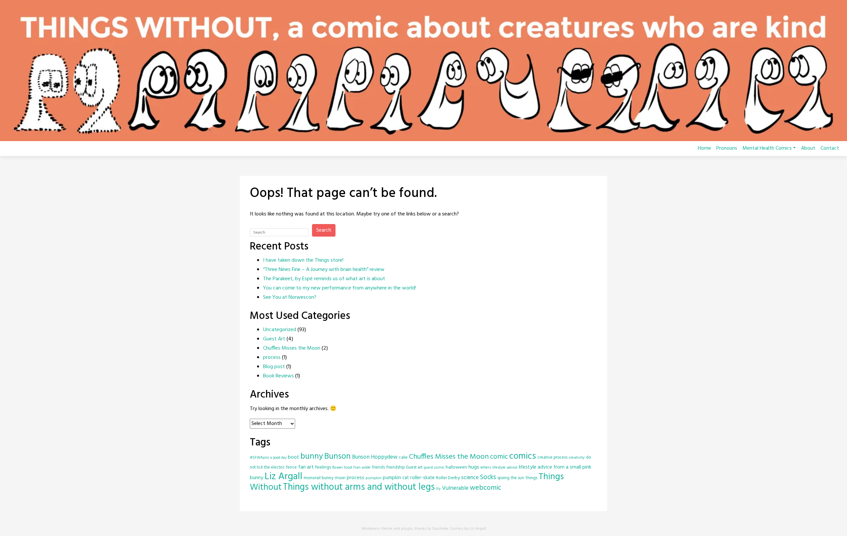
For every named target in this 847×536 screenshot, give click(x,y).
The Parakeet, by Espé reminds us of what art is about (324, 279)
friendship (395, 467)
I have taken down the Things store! (303, 260)
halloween (456, 467)
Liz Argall (283, 476)
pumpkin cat (396, 478)
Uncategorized (279, 329)
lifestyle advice (504, 467)
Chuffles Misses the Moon (291, 348)
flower (337, 467)
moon (340, 478)
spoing (503, 478)
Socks (488, 477)
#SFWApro (259, 457)
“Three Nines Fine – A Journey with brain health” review (323, 269)
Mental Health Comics (767, 148)
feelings (323, 467)
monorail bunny (319, 478)
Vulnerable (455, 488)
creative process (552, 457)
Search (323, 230)
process (272, 357)
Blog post (274, 367)
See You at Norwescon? (289, 297)
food (348, 467)
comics (522, 456)
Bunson (337, 456)
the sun (517, 478)
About (808, 148)
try (438, 488)
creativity (577, 457)
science (470, 478)
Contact (830, 148)
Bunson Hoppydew (374, 457)
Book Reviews (278, 376)
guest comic (434, 467)
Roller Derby (448, 478)
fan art (306, 467)
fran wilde (362, 467)
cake (403, 457)
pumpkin (373, 478)
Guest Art (274, 339)
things (531, 478)
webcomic (485, 487)
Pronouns (726, 148)
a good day (278, 458)
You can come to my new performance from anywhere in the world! (339, 288)
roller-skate (422, 478)
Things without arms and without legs (359, 487)
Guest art (414, 467)
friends (378, 467)
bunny (311, 456)
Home (704, 148)
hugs (473, 467)
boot (293, 457)
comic (499, 456)
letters (485, 467)
